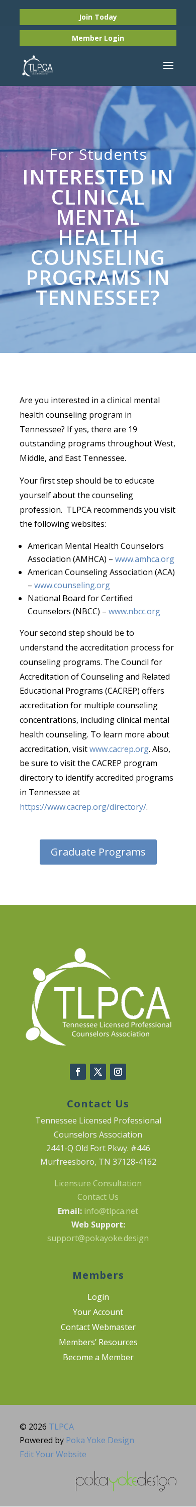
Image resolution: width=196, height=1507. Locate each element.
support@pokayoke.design (98, 1238)
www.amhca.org (144, 558)
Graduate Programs (98, 852)
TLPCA (61, 1426)
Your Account (98, 1312)
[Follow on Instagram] (118, 1072)
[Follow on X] (98, 1072)
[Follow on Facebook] (78, 1072)
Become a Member (98, 1358)
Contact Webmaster (98, 1328)
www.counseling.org (72, 585)
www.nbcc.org (134, 611)
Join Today (98, 17)
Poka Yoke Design (100, 1440)
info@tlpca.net (111, 1210)
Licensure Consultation (98, 1183)
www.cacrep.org (119, 749)
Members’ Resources (98, 1343)
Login (114, 38)
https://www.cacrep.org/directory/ (83, 806)
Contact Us (98, 1196)
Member (88, 38)
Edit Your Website (53, 1454)
